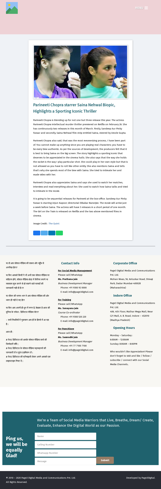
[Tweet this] (44, 233)
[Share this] (36, 233)
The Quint (54, 223)
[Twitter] (119, 373)
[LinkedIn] (131, 373)
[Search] (153, 8)
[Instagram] (125, 373)
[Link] (12, 8)
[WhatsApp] (137, 373)
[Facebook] (113, 373)
